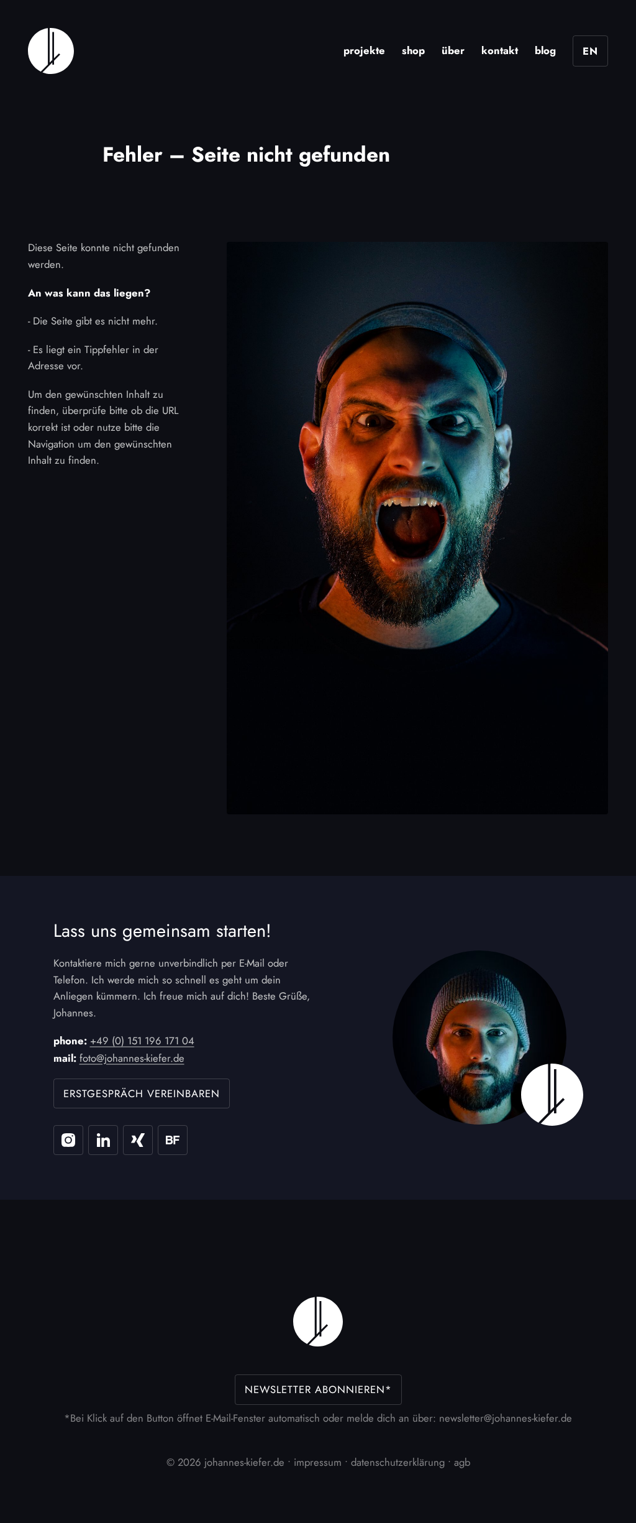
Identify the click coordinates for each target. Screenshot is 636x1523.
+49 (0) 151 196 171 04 (142, 1040)
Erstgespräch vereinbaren (141, 1093)
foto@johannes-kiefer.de (132, 1058)
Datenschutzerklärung (398, 1462)
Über (453, 50)
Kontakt (499, 50)
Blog (545, 50)
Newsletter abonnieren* (318, 1389)
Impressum (318, 1462)
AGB (462, 1462)
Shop (413, 50)
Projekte (364, 50)
